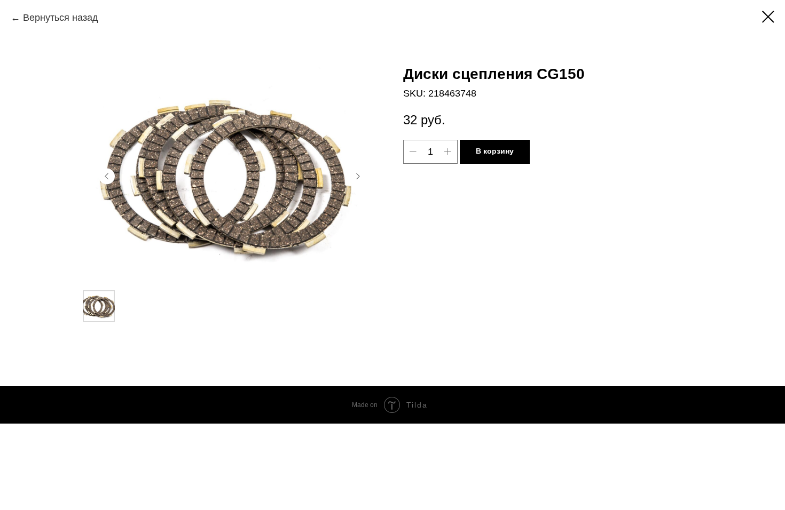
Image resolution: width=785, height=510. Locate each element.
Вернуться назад (60, 17)
